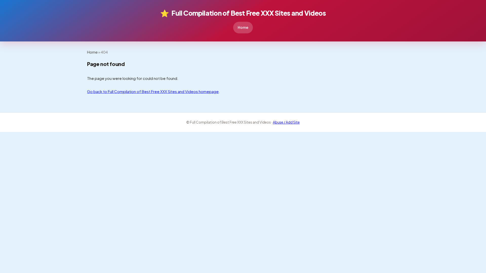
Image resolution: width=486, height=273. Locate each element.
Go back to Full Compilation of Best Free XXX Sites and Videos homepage (153, 91)
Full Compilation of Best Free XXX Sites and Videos (243, 13)
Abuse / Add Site (286, 122)
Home (243, 27)
